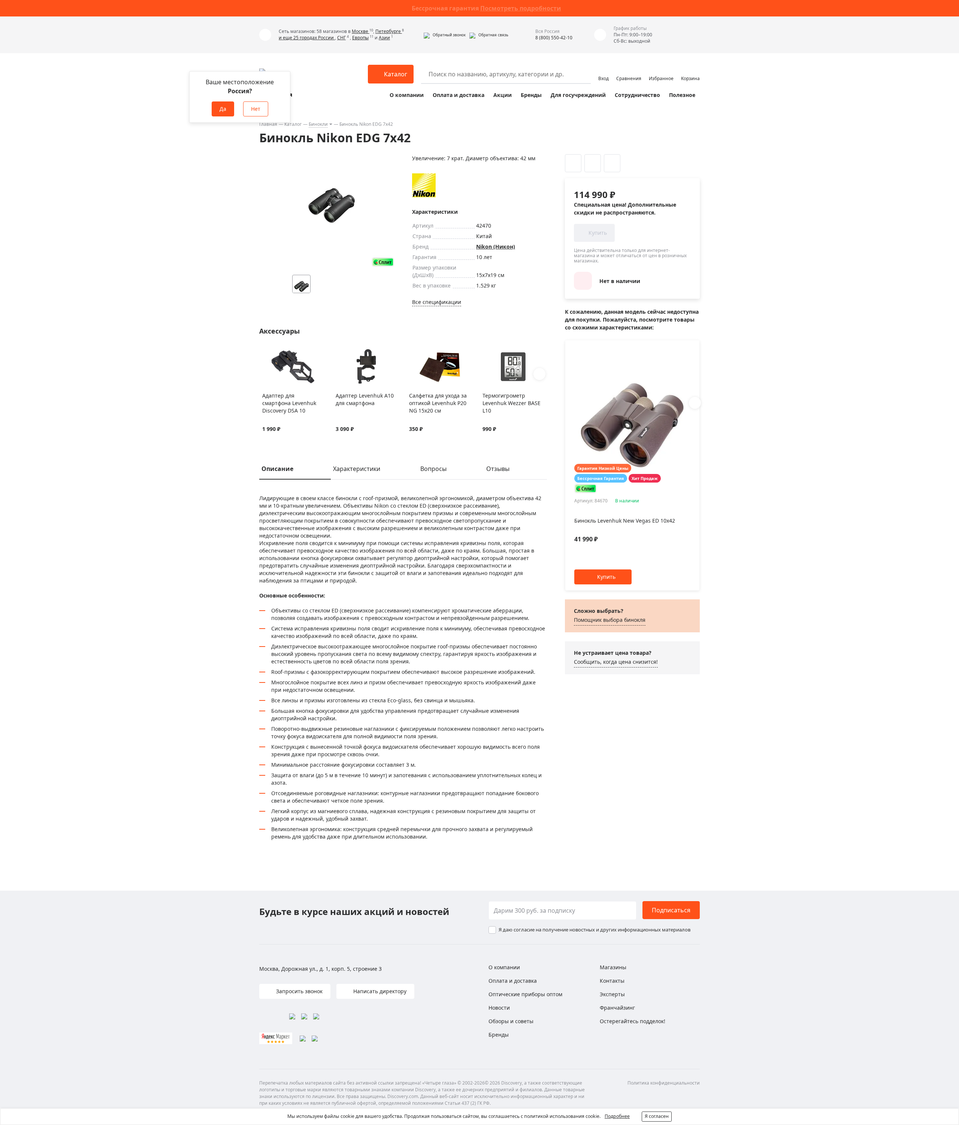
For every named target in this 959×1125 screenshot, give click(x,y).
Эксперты (612, 994)
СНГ (341, 37)
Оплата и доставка (458, 94)
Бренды (531, 94)
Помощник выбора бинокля (609, 619)
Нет (255, 108)
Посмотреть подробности (520, 8)
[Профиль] (603, 70)
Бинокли (318, 124)
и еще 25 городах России (307, 37)
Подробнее (617, 1116)
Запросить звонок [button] (299, 991)
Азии (384, 37)
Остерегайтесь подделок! (632, 1021)
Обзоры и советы (510, 1021)
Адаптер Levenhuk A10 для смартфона (365, 399)
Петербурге (388, 31)
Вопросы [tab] (433, 469)
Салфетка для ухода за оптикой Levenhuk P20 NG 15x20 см (438, 403)
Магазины (613, 967)
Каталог (293, 124)
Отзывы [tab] (497, 469)
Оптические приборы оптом (525, 994)
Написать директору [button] (379, 991)
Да (223, 108)
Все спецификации (436, 301)
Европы (360, 37)
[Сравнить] (275, 353)
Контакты (612, 980)
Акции (502, 94)
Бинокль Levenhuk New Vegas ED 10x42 (624, 520)
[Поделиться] (612, 163)
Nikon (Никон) (495, 246)
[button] (445, 35)
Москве (360, 31)
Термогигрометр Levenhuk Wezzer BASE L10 (511, 403)
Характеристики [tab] (356, 469)
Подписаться (671, 910)
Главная (268, 124)
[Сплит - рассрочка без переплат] (383, 262)
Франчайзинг (617, 1007)
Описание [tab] (277, 469)
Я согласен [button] (657, 1116)
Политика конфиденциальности (663, 1083)
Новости (499, 1007)
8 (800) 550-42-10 (553, 37)
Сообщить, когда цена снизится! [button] (616, 661)
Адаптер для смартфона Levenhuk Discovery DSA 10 (289, 403)
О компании (407, 94)
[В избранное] (266, 353)
